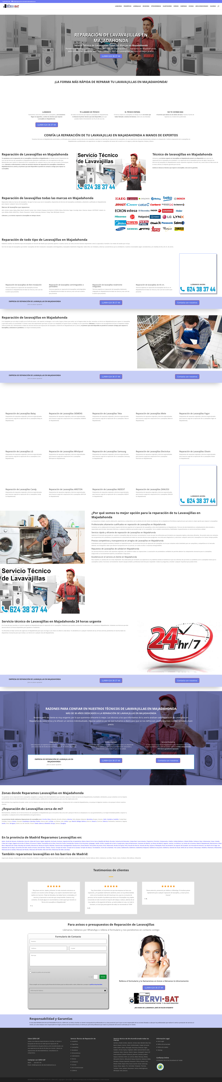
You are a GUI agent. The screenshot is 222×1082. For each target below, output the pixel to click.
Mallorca (84, 821)
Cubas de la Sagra (7, 843)
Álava (49, 819)
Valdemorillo (125, 847)
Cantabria (110, 819)
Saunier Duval (137, 1064)
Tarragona (12, 823)
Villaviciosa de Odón (58, 849)
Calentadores (167, 6)
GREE (135, 1050)
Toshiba (116, 1068)
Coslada (217, 841)
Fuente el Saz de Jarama (81, 843)
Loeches (171, 843)
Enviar (103, 977)
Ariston (135, 1043)
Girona (14, 821)
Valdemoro (132, 847)
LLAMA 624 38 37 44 (111, 56)
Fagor (145, 1047)
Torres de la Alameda (107, 847)
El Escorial (33, 843)
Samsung (144, 1064)
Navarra (94, 821)
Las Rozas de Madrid (157, 843)
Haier (121, 1052)
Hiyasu (135, 1052)
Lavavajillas (137, 6)
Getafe (97, 843)
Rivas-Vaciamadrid (167, 845)
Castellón (116, 819)
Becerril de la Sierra (92, 841)
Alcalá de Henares (11, 841)
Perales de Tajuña (119, 845)
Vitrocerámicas (156, 6)
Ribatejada (158, 845)
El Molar (38, 843)
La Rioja (51, 821)
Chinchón (156, 841)
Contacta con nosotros (187, 302)
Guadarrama (121, 843)
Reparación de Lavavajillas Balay (21, 413)
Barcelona (90, 819)
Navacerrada (59, 845)
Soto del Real (41, 847)
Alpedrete (47, 841)
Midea (146, 1057)
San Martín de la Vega (210, 845)
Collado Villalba (188, 841)
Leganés (165, 843)
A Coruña (44, 819)
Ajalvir (3, 841)
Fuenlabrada (70, 843)
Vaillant (125, 1068)
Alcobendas (20, 841)
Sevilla (3, 823)
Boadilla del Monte (104, 841)
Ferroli (121, 1050)
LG (128, 1057)
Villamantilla (217, 847)
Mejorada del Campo (11, 845)
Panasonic (133, 1061)
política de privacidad (96, 984)
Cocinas (191, 6)
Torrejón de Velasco (86, 847)
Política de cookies (163, 1047)
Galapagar (92, 843)
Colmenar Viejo (197, 841)
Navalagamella (67, 845)
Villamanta (210, 847)
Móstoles (52, 845)
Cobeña (170, 841)
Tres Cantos (117, 847)
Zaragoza (63, 823)
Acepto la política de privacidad (41, 972)
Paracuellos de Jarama (96, 845)
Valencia (41, 823)
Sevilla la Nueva (32, 847)
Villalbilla (204, 847)
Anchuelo (53, 841)
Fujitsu (125, 1050)
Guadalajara (25, 821)
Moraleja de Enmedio (24, 845)
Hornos (176, 6)
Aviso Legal (161, 1041)
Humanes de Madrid (144, 843)
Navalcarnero (76, 845)
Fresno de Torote (61, 843)
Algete (42, 841)
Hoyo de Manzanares (131, 843)
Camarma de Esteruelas (122, 841)
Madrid (74, 821)
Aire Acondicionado (201, 6)
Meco (3, 845)
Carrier (124, 1045)
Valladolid (47, 823)
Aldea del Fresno (35, 841)
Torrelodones (96, 847)
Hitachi (131, 1052)
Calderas (213, 6)
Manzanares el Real (215, 843)
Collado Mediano (178, 841)
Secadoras (146, 6)
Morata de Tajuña (44, 845)
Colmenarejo (206, 841)
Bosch (115, 1045)
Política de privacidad (164, 1044)
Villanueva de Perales (22, 849)
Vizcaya (53, 823)
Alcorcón (26, 841)
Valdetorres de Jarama (155, 847)
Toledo (36, 823)
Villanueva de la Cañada (9, 849)
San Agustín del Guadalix (181, 845)
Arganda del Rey (67, 841)
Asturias (69, 819)
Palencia (105, 821)
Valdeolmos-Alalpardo (142, 847)
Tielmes (48, 847)
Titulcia (53, 847)
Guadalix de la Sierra (110, 843)
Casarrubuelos (141, 841)
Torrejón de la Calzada (73, 847)
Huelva (38, 821)
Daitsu (123, 1047)
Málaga (79, 821)
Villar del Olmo (47, 849)
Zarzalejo (67, 849)
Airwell (121, 1043)
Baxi (139, 1043)
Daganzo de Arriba (18, 843)
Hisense (125, 1052)
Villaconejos (197, 847)
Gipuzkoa (32, 821)
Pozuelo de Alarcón (133, 845)
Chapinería (149, 841)
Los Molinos (177, 843)
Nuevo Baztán (85, 845)
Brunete (112, 841)
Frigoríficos (127, 6)
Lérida (66, 821)
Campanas (183, 6)
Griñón (102, 843)
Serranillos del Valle (21, 847)
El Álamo (26, 843)
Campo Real (133, 841)
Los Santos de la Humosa (188, 843)
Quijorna (152, 845)
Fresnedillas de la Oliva (48, 843)
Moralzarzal (34, 845)
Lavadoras (118, 6)
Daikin (119, 1047)
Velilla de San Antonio (187, 847)
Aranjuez (59, 841)
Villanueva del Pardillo (35, 849)
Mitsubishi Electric (119, 1059)
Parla (104, 845)
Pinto (126, 845)
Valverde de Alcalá (175, 847)
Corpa (212, 841)
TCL (127, 1066)
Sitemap (160, 1050)
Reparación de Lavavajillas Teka (107, 413)
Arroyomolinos (77, 841)
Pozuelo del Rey (144, 845)
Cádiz (104, 819)
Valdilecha (166, 847)
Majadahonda (205, 843)
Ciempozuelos (164, 841)
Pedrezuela (110, 845)
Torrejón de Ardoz (61, 847)
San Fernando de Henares (196, 845)
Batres (84, 841)
